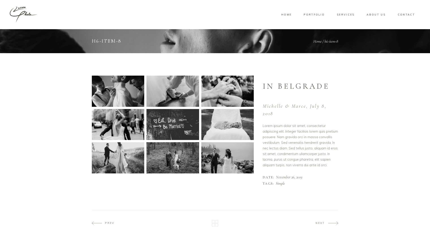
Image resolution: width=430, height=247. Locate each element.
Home (317, 41)
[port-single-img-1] (118, 91)
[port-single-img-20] (118, 157)
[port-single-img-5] (227, 124)
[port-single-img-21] (172, 157)
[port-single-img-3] (227, 91)
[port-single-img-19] (118, 124)
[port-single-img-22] (227, 157)
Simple (280, 183)
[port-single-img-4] (172, 124)
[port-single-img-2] (172, 91)
